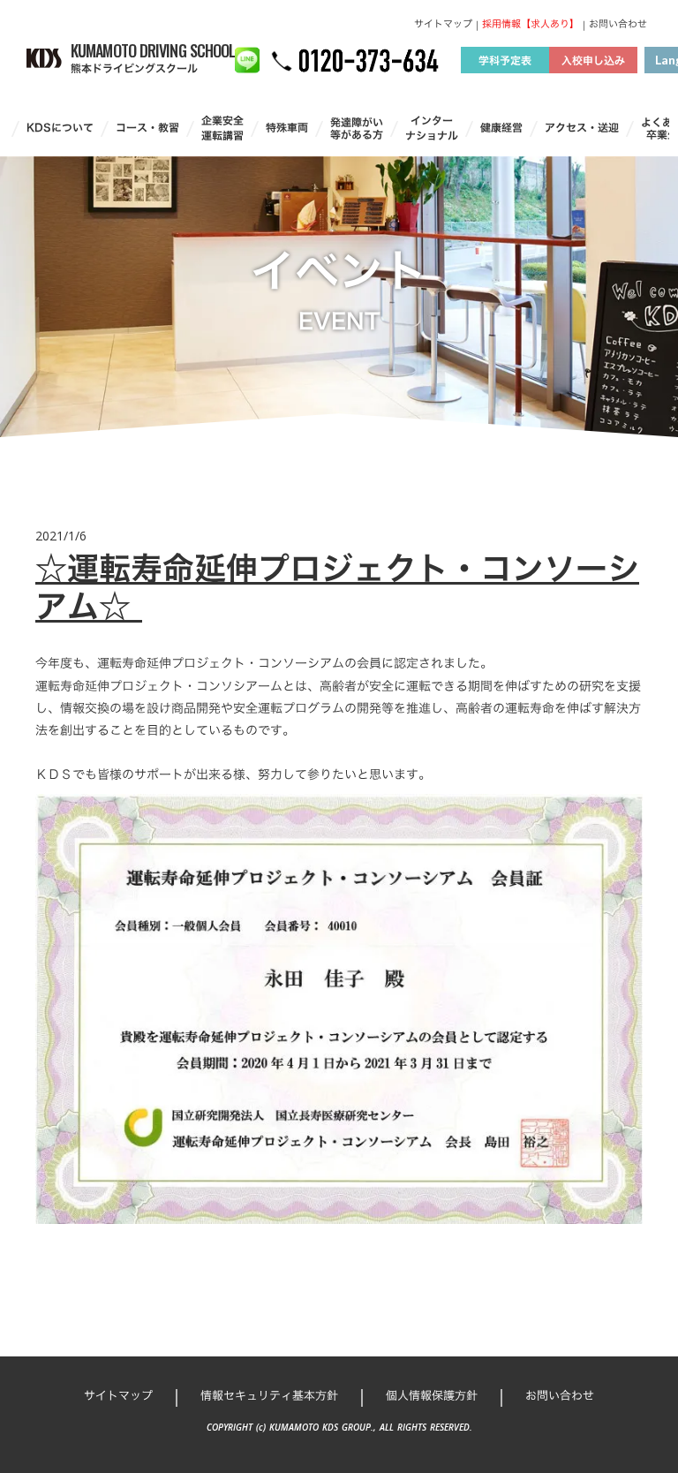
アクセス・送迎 (582, 127)
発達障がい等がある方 (356, 128)
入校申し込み (593, 60)
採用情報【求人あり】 (530, 24)
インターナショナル (431, 128)
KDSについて (60, 127)
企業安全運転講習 (222, 128)
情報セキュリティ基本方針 (269, 1395)
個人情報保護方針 (432, 1395)
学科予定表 (504, 60)
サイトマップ (443, 24)
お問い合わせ (618, 24)
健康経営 (501, 127)
